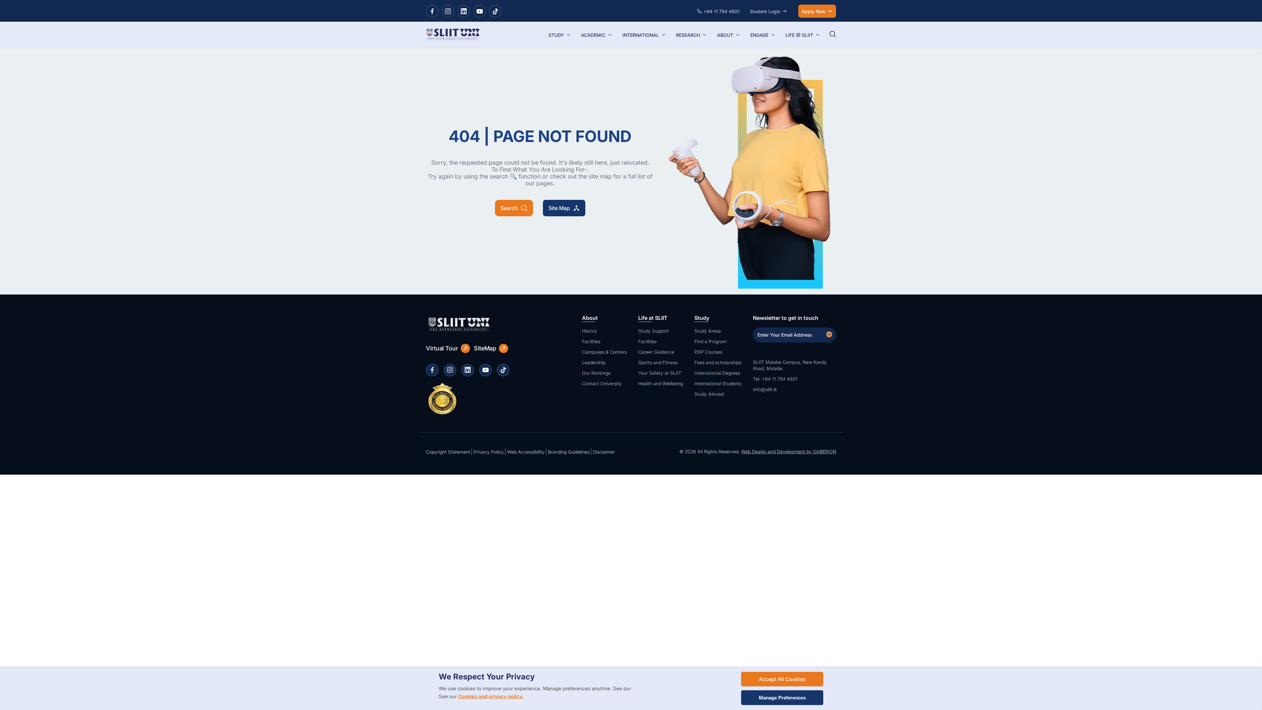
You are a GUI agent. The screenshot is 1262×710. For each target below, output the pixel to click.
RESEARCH (688, 35)
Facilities (591, 341)
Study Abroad (709, 394)
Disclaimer (604, 452)
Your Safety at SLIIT (659, 373)
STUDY (556, 35)
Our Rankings (596, 373)
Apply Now (813, 11)
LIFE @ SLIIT (799, 35)
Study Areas (707, 331)
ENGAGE (759, 35)
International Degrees (717, 373)
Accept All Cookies (782, 679)
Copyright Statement (448, 452)
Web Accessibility (526, 452)
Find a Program (710, 341)
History (589, 331)
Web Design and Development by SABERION (788, 451)
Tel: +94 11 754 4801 (775, 379)
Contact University (602, 383)
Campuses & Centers (604, 352)
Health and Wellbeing (660, 383)
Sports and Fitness (658, 362)
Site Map (559, 208)
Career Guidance (656, 352)
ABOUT (725, 35)
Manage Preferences (782, 697)
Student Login (765, 11)
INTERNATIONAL (640, 35)
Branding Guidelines (569, 452)
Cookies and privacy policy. (491, 696)
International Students (717, 383)
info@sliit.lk (765, 389)
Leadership (593, 362)
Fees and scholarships (717, 362)
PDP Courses (708, 352)
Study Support (653, 331)
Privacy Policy (489, 452)
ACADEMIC (593, 35)
